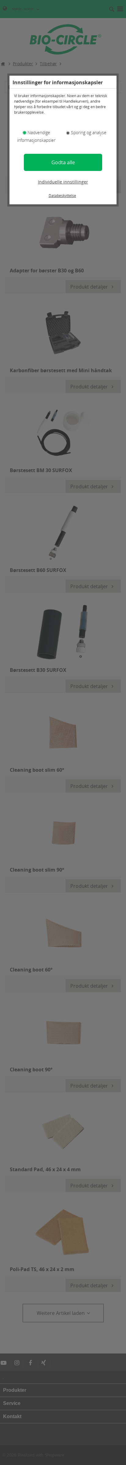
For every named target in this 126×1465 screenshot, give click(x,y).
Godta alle (63, 162)
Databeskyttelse (62, 195)
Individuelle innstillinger (63, 182)
